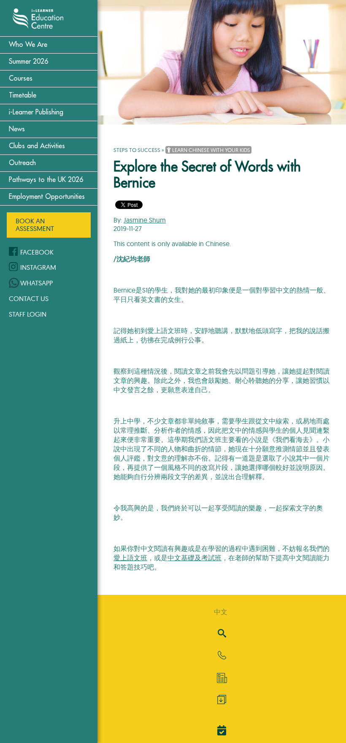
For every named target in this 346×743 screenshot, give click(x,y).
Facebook (37, 252)
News (17, 129)
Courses (20, 78)
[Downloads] (221, 701)
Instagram (38, 267)
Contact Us (29, 298)
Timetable (22, 95)
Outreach (22, 163)
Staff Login (27, 314)
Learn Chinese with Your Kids (210, 149)
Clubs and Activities (37, 146)
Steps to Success (137, 149)
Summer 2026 (28, 61)
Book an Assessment (35, 225)
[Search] (222, 634)
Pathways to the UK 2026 (46, 179)
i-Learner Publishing (36, 112)
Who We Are (28, 44)
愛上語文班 (130, 557)
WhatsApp (36, 283)
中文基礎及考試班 (195, 557)
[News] (221, 678)
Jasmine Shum (145, 220)
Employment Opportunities (47, 196)
